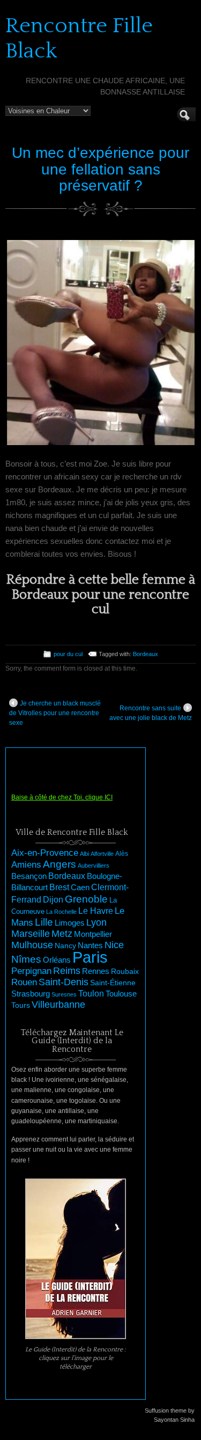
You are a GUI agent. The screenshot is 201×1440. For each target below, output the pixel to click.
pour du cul (68, 654)
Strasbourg (30, 994)
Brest (59, 887)
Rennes (95, 971)
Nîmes (26, 959)
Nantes (90, 945)
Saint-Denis (63, 982)
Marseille (30, 933)
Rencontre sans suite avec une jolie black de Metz (150, 713)
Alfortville (102, 853)
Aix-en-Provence (44, 852)
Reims (66, 970)
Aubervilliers (93, 865)
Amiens (26, 865)
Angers (59, 864)
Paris (90, 957)
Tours (20, 1005)
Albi (84, 853)
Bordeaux (145, 654)
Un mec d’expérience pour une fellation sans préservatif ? (100, 169)
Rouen (24, 982)
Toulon (91, 993)
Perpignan (31, 970)
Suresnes (64, 994)
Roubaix (125, 971)
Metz (61, 933)
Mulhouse (32, 945)
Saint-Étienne (113, 982)
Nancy (65, 946)
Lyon (96, 922)
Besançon (29, 876)
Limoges (70, 923)
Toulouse (121, 993)
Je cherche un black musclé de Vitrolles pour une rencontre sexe (55, 713)
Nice (114, 945)
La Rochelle (61, 911)
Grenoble (86, 899)
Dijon (53, 899)
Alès (121, 853)
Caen (80, 887)
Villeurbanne (58, 1004)
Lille (44, 922)
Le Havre (95, 910)
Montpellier (93, 934)
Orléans (57, 960)
